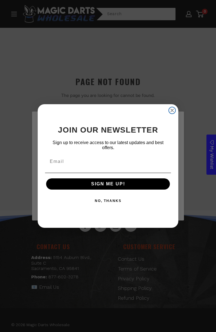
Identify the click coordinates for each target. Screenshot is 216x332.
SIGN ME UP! (108, 183)
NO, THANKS (108, 201)
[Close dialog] (172, 110)
